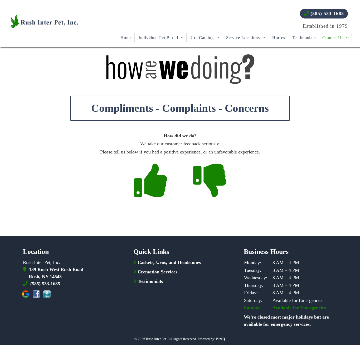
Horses (278, 38)
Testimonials (304, 38)
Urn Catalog (202, 37)
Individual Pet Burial (158, 37)
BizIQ (220, 339)
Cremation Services (157, 271)
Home (126, 38)
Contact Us (332, 37)
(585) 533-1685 (326, 13)
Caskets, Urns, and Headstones (169, 262)
